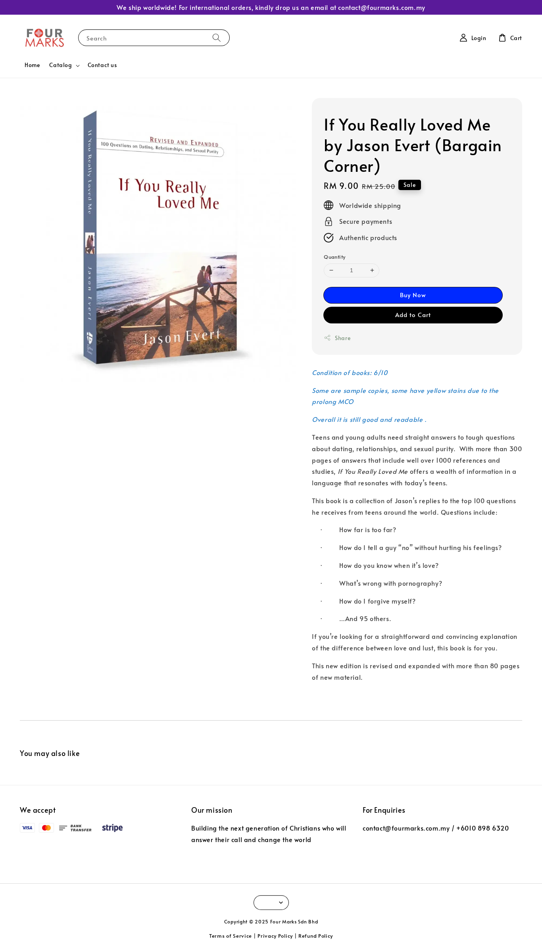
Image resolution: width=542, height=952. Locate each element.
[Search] (216, 37)
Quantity (334, 256)
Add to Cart (413, 314)
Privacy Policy (275, 935)
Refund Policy (315, 935)
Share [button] (342, 338)
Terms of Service (230, 935)
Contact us (102, 65)
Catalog (60, 65)
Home (32, 65)
